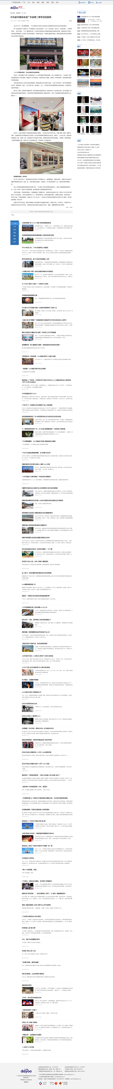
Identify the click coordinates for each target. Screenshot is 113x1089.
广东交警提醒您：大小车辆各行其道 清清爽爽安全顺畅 (39, 441)
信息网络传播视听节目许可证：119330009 (75, 1067)
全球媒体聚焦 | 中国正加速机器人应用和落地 (35, 809)
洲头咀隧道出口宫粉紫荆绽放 (97, 66)
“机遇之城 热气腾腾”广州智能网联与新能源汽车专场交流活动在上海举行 (44, 320)
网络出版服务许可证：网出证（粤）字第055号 (49, 1069)
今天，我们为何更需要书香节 (31, 939)
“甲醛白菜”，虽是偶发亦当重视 (31, 1035)
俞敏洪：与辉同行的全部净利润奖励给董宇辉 (36, 596)
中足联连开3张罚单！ (28, 858)
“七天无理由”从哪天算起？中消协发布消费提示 (36, 476)
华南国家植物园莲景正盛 (29, 295)
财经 (38, 2)
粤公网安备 (64, 1082)
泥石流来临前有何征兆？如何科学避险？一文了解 (37, 549)
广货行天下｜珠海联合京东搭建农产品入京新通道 (37, 405)
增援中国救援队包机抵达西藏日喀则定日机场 (36, 537)
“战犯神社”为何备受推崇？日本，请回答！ (35, 786)
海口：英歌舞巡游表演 (95, 76)
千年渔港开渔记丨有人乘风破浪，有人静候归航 (101, 104)
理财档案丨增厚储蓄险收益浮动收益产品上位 (36, 632)
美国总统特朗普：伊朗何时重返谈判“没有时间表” (37, 740)
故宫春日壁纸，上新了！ (83, 66)
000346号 (65, 1084)
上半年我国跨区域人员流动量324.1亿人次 (34, 607)
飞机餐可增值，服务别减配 (30, 962)
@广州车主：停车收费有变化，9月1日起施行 (90, 40)
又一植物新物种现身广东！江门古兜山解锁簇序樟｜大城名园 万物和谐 (43, 429)
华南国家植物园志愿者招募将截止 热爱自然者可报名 (38, 235)
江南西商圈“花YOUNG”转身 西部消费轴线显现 (36, 223)
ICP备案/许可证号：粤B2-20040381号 (73, 1069)
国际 (43, 2)
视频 (79, 94)
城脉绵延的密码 (27, 985)
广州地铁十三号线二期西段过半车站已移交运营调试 (90, 37)
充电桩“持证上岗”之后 (29, 951)
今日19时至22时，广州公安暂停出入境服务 (35, 247)
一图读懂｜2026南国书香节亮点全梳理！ (34, 368)
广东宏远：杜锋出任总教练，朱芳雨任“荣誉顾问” (37, 881)
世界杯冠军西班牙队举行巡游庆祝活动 (86, 56)
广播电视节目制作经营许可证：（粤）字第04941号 (50, 1071)
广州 (24, 2)
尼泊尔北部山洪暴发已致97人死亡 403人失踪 (35, 764)
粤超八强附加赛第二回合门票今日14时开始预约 (36, 905)
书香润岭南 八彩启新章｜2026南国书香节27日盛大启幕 (39, 356)
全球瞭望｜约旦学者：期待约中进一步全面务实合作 (38, 728)
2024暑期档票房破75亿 (29, 584)
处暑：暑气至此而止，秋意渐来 (84, 114)
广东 (28, 2)
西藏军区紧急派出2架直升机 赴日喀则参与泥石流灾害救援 (40, 488)
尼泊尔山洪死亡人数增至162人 (31, 716)
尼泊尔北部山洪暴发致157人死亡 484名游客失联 (36, 752)
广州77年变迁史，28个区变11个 (84, 133)
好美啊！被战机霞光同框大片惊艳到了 (99, 86)
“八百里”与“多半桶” (28, 1047)
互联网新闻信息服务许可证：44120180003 (48, 1067)
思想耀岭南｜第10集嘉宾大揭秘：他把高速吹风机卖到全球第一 (41, 345)
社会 (33, 2)
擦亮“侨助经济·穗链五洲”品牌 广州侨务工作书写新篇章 (39, 332)
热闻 (79, 141)
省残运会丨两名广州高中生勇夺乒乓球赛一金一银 (37, 846)
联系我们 (26, 1082)
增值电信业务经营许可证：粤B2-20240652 (75, 1071)
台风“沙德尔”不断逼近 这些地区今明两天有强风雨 (89, 162)
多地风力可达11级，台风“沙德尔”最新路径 (35, 561)
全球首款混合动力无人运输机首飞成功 (86, 86)
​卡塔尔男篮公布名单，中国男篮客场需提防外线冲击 (38, 833)
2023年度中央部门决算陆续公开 (31, 692)
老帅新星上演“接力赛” (29, 928)
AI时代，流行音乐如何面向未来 (31, 997)
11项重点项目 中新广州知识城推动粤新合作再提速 (37, 271)
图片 (79, 47)
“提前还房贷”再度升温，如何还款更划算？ (35, 643)
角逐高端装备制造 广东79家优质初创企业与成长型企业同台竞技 (41, 416)
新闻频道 (18, 13)
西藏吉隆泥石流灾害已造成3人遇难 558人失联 (36, 464)
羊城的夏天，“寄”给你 (83, 124)
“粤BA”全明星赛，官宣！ (30, 869)
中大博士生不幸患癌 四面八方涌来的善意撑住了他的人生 (39, 308)
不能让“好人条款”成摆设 (29, 1022)
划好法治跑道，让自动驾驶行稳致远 (33, 974)
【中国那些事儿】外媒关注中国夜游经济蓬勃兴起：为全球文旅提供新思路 (45, 798)
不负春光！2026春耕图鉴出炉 (97, 56)
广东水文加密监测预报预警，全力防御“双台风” (36, 453)
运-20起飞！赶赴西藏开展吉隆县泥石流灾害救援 (36, 573)
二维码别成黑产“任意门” (29, 1010)
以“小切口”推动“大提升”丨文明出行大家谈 (35, 284)
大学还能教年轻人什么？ (29, 393)
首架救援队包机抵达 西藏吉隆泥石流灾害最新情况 (37, 513)
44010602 (65, 1083)
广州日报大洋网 (16, 2)
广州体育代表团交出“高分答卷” (31, 916)
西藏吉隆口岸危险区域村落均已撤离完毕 (34, 525)
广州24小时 (81, 13)
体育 (47, 2)
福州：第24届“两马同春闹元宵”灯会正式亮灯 (88, 76)
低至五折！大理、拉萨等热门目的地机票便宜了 (36, 620)
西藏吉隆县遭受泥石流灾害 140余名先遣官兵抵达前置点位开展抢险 (42, 500)
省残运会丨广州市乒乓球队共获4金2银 (33, 821)
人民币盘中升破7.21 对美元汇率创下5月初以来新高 (37, 656)
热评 (57, 2)
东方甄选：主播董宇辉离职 (30, 680)
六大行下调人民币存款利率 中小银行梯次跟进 (36, 667)
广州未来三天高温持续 (95, 133)
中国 (52, 2)
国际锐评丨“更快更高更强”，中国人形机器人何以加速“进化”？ (41, 775)
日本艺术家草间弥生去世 (29, 703)
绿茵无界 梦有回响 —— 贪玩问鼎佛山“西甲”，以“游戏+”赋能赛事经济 (43, 893)
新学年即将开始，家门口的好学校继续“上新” (36, 259)
